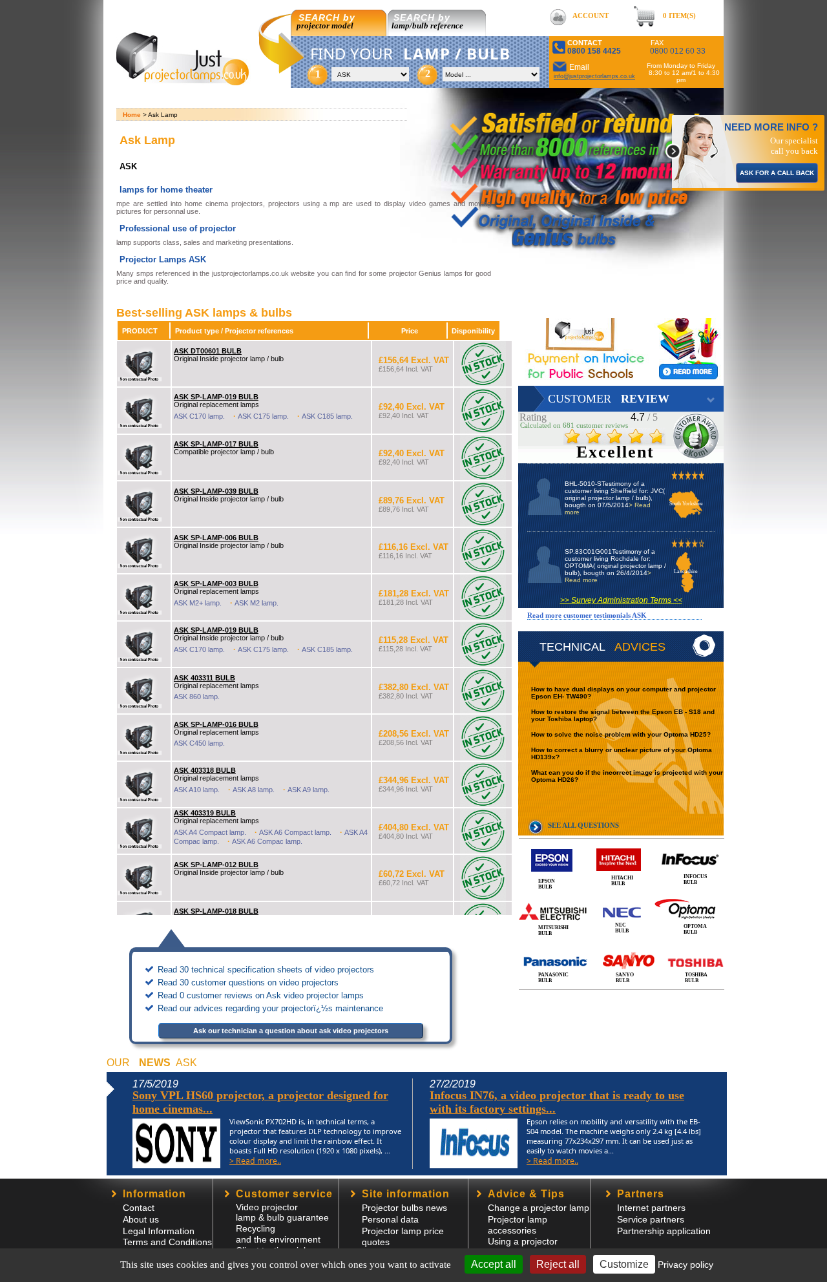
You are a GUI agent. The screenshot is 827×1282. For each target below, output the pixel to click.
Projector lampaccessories (517, 1224)
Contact (138, 1208)
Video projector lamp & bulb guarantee (282, 1212)
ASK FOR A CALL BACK (777, 172)
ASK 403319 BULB (205, 813)
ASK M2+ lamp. (198, 603)
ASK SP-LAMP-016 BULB (216, 724)
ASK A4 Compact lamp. (210, 832)
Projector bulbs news (404, 1208)
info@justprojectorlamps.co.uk (594, 76)
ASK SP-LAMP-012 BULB (216, 864)
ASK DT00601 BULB (208, 351)
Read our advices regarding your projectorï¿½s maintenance (270, 1008)
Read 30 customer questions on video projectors (248, 982)
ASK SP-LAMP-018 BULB (216, 911)
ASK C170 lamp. (199, 416)
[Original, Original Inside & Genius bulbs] (585, 215)
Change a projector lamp (538, 1208)
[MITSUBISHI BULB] (621, 897)
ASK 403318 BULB (205, 770)
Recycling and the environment (278, 1234)
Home (132, 114)
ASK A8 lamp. (254, 789)
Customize (624, 1264)
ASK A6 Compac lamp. (267, 841)
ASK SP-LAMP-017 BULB (216, 444)
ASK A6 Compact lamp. (295, 832)
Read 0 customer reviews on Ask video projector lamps (261, 995)
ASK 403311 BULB (204, 678)
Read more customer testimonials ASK (587, 615)
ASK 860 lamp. (197, 696)
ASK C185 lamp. (327, 416)
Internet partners (651, 1208)
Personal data (390, 1219)
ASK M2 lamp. (256, 603)
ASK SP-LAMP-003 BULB (216, 583)
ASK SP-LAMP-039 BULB (216, 491)
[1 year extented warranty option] (588, 179)
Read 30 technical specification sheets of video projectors (266, 969)
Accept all (493, 1264)
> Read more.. (255, 1160)
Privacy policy (685, 1264)
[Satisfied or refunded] (596, 104)
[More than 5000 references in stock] (562, 131)
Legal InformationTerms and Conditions (167, 1236)
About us (141, 1219)
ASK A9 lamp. (309, 789)
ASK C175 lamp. (263, 416)
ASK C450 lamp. (199, 743)
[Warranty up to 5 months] (568, 155)
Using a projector (523, 1241)
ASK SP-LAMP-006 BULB (216, 537)
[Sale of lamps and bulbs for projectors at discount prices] (184, 81)
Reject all (558, 1264)
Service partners (650, 1219)
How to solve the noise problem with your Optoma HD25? (621, 734)
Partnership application (664, 1231)
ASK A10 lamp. (197, 789)
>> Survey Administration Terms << (621, 600)
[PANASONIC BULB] (621, 947)
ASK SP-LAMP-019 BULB (216, 397)
